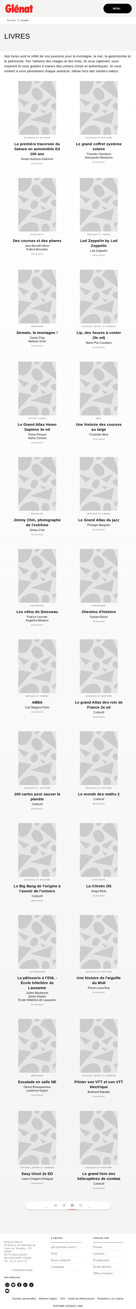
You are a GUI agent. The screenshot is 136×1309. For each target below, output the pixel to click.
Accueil (11, 20)
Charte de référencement (81, 1298)
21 (81, 1205)
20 (72, 1205)
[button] (30, 1205)
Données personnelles (24, 1298)
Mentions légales (48, 1298)
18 (55, 1205)
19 (64, 1205)
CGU (62, 1298)
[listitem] (7, 1285)
